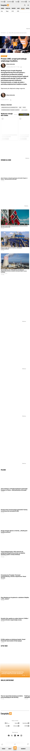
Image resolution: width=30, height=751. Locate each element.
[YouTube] (18, 735)
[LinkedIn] (15, 735)
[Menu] (28, 5)
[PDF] (10, 99)
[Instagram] (21, 735)
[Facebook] (8, 735)
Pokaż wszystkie (24, 109)
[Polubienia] (2, 744)
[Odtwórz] (15, 44)
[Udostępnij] (28, 744)
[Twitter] (12, 735)
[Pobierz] (21, 67)
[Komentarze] (15, 744)
